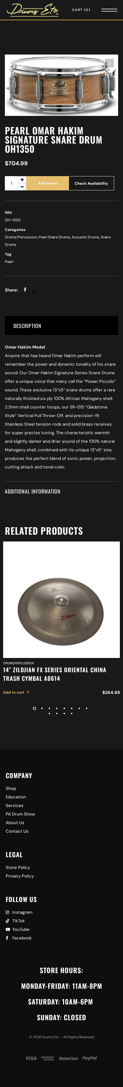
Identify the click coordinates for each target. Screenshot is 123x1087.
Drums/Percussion (21, 237)
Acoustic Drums (85, 237)
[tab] (61, 326)
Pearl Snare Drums (54, 237)
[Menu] (101, 10)
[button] (109, 63)
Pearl (9, 261)
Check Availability (91, 183)
